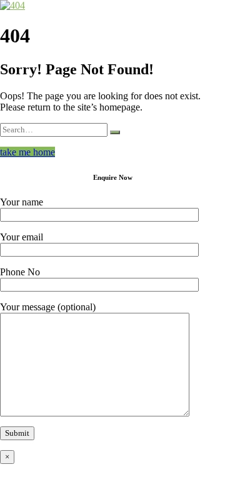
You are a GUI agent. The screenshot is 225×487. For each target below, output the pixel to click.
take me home (27, 152)
